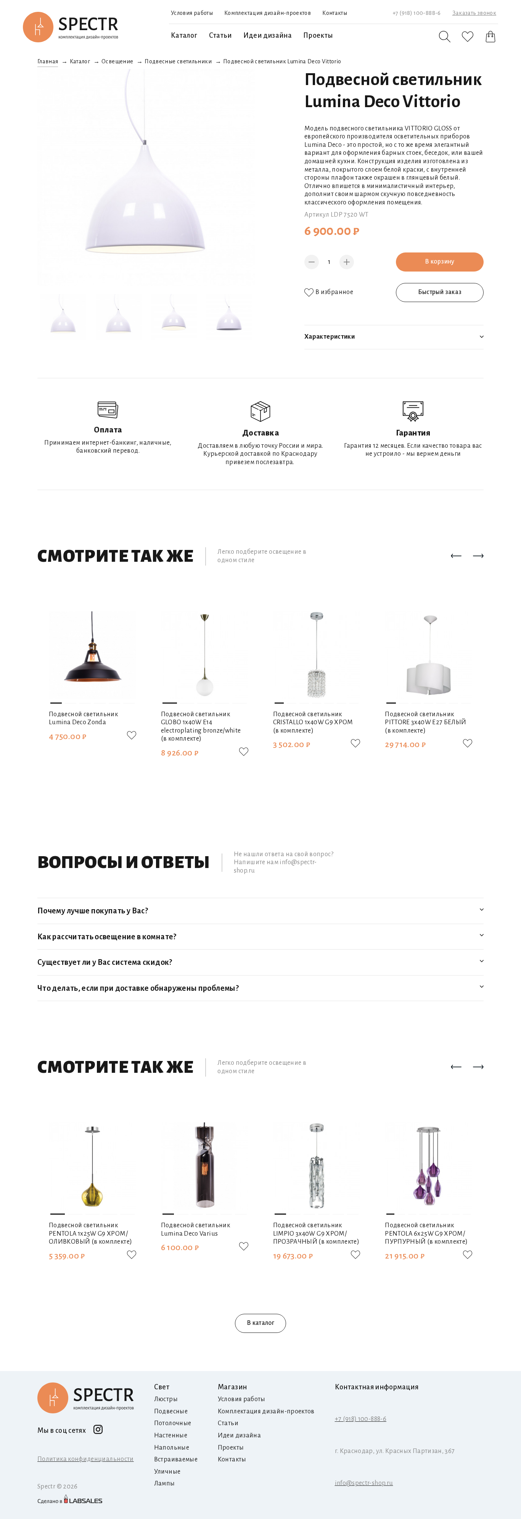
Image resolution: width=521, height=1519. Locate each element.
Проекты (318, 35)
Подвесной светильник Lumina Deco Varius (195, 1229)
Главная (47, 61)
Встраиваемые (176, 1459)
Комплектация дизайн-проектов (267, 13)
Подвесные (171, 1411)
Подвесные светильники (178, 61)
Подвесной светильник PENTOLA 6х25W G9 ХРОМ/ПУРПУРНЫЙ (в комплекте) (426, 1233)
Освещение (117, 61)
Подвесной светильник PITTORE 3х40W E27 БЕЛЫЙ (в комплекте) (425, 722)
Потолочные (172, 1423)
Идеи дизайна (267, 35)
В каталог (260, 1323)
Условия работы (192, 13)
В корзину (439, 261)
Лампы (164, 1483)
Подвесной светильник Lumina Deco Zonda (83, 718)
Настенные (170, 1435)
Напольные (171, 1447)
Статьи (220, 35)
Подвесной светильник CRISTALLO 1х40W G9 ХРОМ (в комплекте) (313, 722)
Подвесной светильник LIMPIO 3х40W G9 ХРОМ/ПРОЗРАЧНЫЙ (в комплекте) (316, 1233)
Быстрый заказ (440, 292)
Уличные (167, 1471)
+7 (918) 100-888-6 (416, 13)
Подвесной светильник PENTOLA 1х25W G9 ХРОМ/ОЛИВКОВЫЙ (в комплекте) (90, 1233)
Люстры (166, 1399)
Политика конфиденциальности (85, 1459)
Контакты (334, 13)
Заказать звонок (474, 13)
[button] (456, 556)
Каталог (184, 35)
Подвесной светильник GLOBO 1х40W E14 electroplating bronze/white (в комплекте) (201, 727)
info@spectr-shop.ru (364, 1483)
